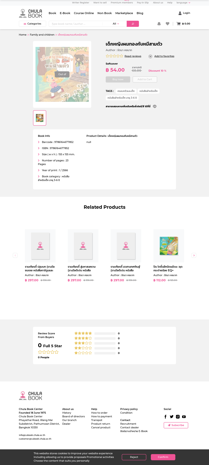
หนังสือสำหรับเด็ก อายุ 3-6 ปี (122, 97)
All (114, 23)
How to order (99, 412)
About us (68, 409)
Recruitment (128, 423)
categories (34, 23)
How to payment (101, 416)
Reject (134, 457)
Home (22, 34)
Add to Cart (145, 79)
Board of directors (73, 416)
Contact (125, 420)
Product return (100, 423)
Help (94, 409)
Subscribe (178, 425)
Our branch (69, 420)
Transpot (96, 420)
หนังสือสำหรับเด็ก (149, 91)
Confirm (163, 457)
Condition (126, 412)
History (66, 412)
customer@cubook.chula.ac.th (35, 438)
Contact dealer (129, 427)
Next (193, 255)
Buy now (117, 79)
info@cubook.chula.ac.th (32, 435)
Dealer (66, 423)
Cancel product (100, 427)
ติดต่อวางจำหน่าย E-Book (134, 431)
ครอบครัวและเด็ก (126, 91)
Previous (15, 255)
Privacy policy (129, 409)
